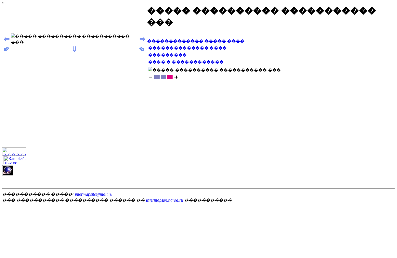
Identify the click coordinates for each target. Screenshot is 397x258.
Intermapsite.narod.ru (164, 200)
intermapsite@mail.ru (93, 194)
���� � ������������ (186, 62)
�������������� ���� (187, 48)
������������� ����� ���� (195, 41)
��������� (167, 55)
